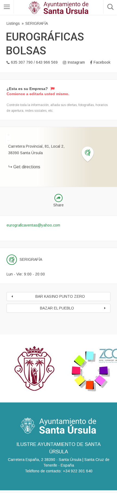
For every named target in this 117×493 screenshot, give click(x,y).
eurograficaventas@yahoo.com (33, 225)
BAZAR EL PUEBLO (57, 308)
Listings (13, 23)
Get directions (26, 167)
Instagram (76, 62)
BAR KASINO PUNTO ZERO (60, 296)
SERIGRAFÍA (36, 23)
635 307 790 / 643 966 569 (34, 62)
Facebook (102, 62)
